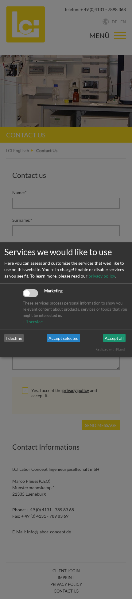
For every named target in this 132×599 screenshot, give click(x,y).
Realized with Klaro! (110, 349)
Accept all (114, 338)
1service (33, 321)
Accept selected (64, 338)
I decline (14, 338)
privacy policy (101, 275)
